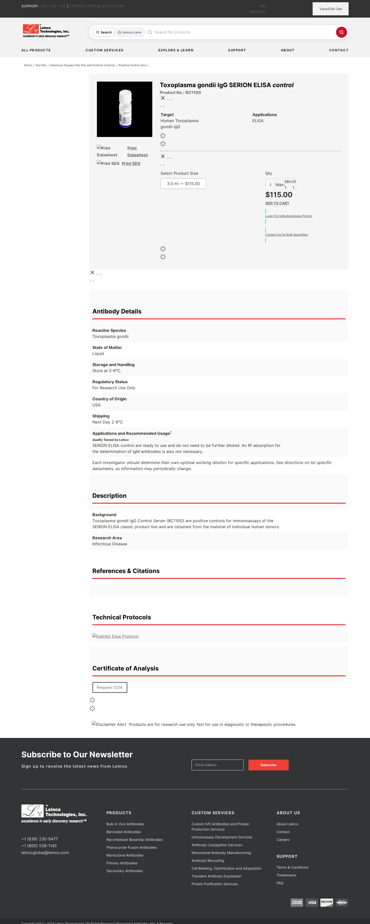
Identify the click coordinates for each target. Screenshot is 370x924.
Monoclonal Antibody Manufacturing (221, 853)
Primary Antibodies (121, 864)
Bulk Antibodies (125, 825)
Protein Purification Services (215, 885)
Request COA (110, 688)
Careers (283, 840)
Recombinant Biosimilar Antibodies (134, 840)
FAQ (280, 884)
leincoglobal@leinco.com (45, 853)
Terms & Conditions (292, 868)
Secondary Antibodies (124, 872)
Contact (283, 833)
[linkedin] (39, 831)
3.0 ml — (193, 184)
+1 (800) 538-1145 (39, 846)
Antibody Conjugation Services (217, 846)
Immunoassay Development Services (222, 838)
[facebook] (22, 831)
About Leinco (287, 825)
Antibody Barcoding (208, 861)
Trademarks (286, 876)
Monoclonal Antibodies (124, 856)
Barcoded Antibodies (123, 833)
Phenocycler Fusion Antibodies (131, 848)
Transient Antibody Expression (216, 877)
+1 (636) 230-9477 (39, 839)
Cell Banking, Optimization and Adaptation (226, 869)
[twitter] (30, 831)
